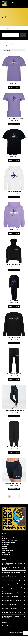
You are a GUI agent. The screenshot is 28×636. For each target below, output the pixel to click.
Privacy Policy (6, 554)
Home (3, 28)
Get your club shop (8, 537)
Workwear (5, 544)
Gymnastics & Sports (8, 542)
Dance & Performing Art (9, 540)
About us (5, 548)
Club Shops (6, 539)
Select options (14, 87)
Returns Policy (6, 552)
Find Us (4, 546)
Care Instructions (7, 550)
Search (23, 35)
